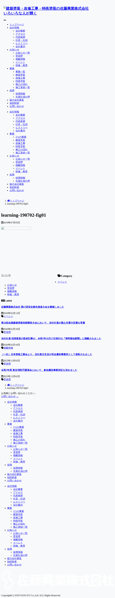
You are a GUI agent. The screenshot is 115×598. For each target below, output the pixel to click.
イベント (20, 62)
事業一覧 (20, 71)
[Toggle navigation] (5, 20)
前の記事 (6, 275)
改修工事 (20, 78)
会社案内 (20, 46)
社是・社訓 (22, 40)
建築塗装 (20, 75)
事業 (12, 68)
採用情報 (20, 93)
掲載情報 (20, 59)
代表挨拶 (20, 37)
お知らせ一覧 (23, 53)
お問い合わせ (17, 106)
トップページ (17, 24)
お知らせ (14, 49)
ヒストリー (22, 43)
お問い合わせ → (10, 396)
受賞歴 (19, 56)
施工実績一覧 (23, 87)
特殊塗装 (20, 81)
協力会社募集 (17, 100)
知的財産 (14, 103)
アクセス (20, 34)
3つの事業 (21, 137)
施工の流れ (22, 84)
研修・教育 (22, 65)
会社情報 (14, 27)
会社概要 (20, 30)
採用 (12, 90)
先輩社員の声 (23, 97)
